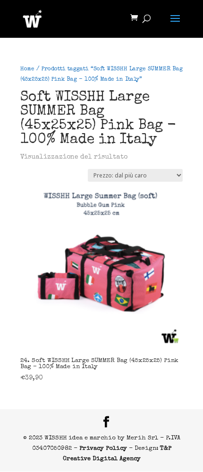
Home (27, 69)
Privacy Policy (103, 449)
